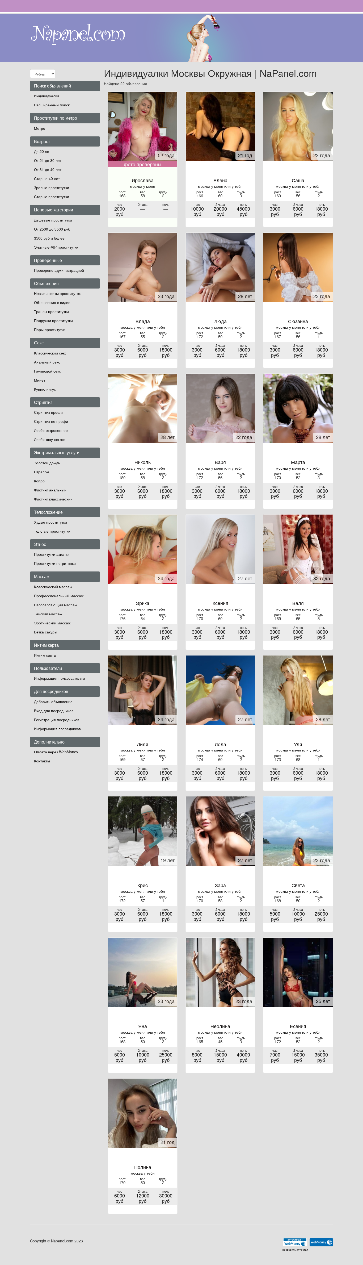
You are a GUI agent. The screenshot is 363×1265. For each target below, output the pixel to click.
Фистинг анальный (50, 489)
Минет (39, 380)
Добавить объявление (53, 701)
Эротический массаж (52, 622)
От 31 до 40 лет (47, 169)
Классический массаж (53, 586)
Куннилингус (45, 389)
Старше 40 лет (47, 178)
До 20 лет (42, 151)
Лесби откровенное (51, 430)
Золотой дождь (47, 462)
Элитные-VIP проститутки (56, 247)
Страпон (41, 471)
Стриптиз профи (48, 412)
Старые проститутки (51, 196)
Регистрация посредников (56, 719)
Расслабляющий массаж (55, 604)
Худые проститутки (50, 522)
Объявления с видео (52, 302)
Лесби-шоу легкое (49, 439)
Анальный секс (47, 362)
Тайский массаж (48, 613)
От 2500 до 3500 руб (52, 229)
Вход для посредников (53, 710)
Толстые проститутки (52, 531)
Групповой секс (47, 371)
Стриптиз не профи (51, 421)
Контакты (42, 760)
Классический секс (50, 353)
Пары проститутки (49, 329)
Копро (39, 480)
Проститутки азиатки (52, 554)
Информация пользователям (59, 678)
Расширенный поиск (52, 104)
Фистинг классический (53, 499)
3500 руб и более (49, 238)
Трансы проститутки (51, 311)
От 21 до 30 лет (47, 160)
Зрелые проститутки (51, 187)
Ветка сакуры (45, 631)
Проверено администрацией (59, 270)
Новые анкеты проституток (57, 293)
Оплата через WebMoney (56, 751)
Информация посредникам (58, 728)
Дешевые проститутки (53, 220)
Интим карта (45, 655)
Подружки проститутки (53, 320)
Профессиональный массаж (58, 595)
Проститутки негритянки (55, 563)
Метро (39, 128)
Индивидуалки (46, 95)
